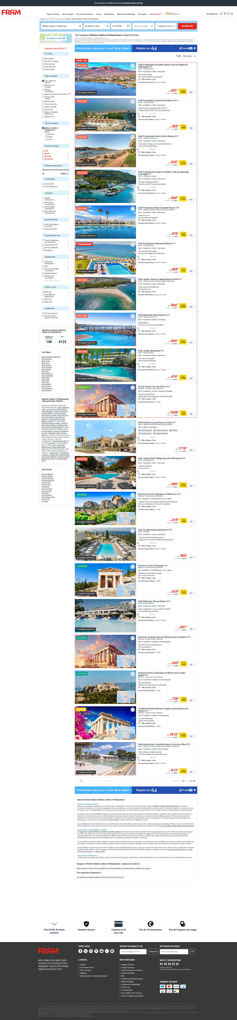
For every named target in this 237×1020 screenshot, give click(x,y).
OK (192, 951)
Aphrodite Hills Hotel (48, 459)
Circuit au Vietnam (47, 476)
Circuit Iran (45, 501)
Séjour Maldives (46, 390)
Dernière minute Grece (56, 19)
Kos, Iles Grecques (145, 868)
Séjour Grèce (45, 380)
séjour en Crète (100, 851)
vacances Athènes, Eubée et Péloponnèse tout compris (177, 826)
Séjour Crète (45, 382)
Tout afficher (51, 281)
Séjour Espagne (46, 386)
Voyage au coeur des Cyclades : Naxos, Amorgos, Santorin (55, 417)
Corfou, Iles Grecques (123, 868)
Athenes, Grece (81, 868)
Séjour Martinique (47, 373)
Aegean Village (46, 447)
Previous (78, 79)
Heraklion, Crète (134, 868)
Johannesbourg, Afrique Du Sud (100, 877)
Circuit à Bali (45, 487)
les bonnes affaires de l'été (132, 3)
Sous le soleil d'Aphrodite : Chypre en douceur (55, 457)
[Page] (80, 951)
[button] (54, 927)
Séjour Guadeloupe (47, 376)
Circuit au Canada (47, 489)
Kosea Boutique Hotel (59, 441)
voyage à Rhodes (86, 43)
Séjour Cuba (45, 371)
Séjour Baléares (46, 384)
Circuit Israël (45, 499)
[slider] (43, 170)
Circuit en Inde (46, 482)
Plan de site (126, 987)
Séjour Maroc (46, 363)
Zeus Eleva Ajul (53, 453)
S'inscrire (153, 951)
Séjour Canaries (46, 365)
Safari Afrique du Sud (48, 497)
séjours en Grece (155, 41)
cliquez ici (90, 1016)
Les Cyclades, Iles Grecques (94, 868)
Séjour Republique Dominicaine (51, 357)
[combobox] (42, 26)
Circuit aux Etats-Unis (48, 480)
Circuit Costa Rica (47, 495)
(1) (56, 48)
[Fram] (11, 12)
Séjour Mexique (46, 369)
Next (132, 79)
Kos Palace (51, 443)
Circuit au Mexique (47, 474)
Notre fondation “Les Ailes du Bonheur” (94, 976)
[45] (50, 154)
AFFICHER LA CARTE (54, 38)
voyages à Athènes (166, 41)
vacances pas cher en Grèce (177, 849)
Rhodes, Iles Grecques (110, 868)
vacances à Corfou (99, 43)
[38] (50, 159)
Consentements (127, 990)
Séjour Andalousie (47, 388)
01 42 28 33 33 (212, 14)
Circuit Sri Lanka (46, 491)
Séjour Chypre (46, 378)
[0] (228, 13)
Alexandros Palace (54, 433)
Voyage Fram (44, 19)
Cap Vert (79, 877)
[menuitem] (53, 14)
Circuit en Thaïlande (48, 478)
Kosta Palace (61, 445)
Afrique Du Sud (86, 877)
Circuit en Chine (46, 484)
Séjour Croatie (46, 361)
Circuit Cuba (45, 493)
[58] (50, 156)
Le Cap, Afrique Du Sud (117, 877)
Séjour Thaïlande (47, 367)
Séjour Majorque (47, 359)
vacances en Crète (178, 41)
